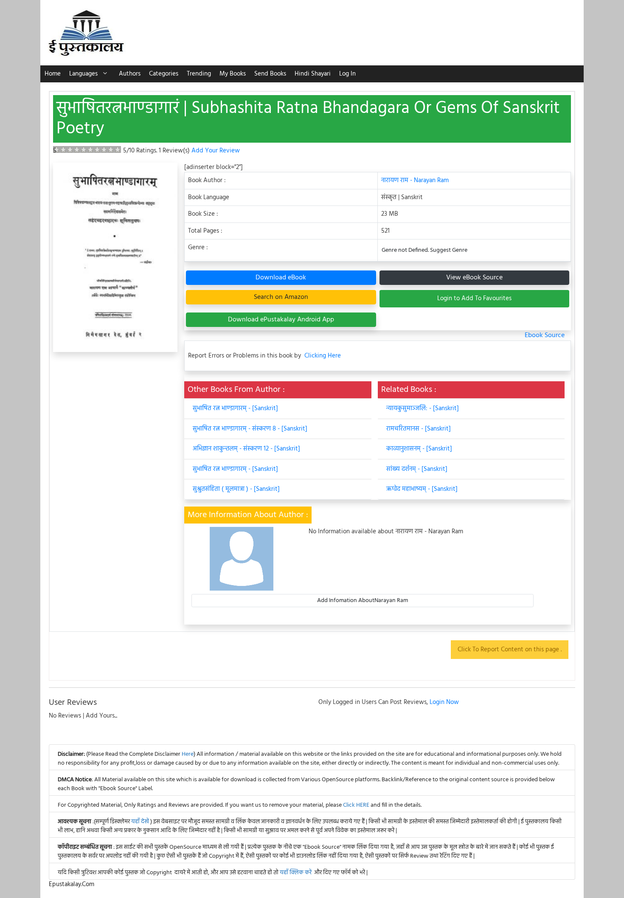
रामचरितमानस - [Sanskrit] (418, 429)
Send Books (270, 74)
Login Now (444, 702)
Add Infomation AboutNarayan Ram (362, 600)
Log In (347, 74)
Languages (83, 74)
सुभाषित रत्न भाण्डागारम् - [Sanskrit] (235, 408)
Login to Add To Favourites (474, 298)
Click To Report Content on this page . (510, 650)
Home (53, 74)
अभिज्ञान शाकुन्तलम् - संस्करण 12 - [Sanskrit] (246, 449)
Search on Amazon (281, 297)
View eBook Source (474, 277)
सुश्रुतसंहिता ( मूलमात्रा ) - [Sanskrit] (236, 489)
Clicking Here (322, 356)
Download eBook (281, 277)
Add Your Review (215, 151)
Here (188, 754)
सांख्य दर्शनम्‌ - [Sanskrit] (416, 469)
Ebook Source (545, 335)
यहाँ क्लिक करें (296, 873)
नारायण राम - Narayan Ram (415, 180)
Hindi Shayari (313, 74)
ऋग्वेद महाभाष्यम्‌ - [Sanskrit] (422, 489)
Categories (163, 74)
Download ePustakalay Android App (281, 319)
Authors (130, 74)
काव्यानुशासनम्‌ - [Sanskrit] (419, 449)
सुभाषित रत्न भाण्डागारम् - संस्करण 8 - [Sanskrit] (250, 429)
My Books (232, 74)
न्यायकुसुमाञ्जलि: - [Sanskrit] (422, 408)
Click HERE (356, 805)
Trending (199, 74)
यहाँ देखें (140, 822)
